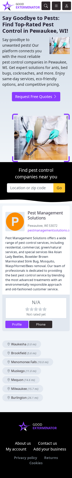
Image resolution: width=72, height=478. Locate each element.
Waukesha (23, 344)
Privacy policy (25, 457)
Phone (41, 324)
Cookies (36, 463)
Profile (17, 324)
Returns (51, 457)
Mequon (22, 380)
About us (23, 443)
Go (59, 187)
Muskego (23, 371)
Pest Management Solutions (45, 215)
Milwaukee (24, 389)
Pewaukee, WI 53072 (42, 226)
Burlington (24, 397)
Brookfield (23, 353)
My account (16, 449)
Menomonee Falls (29, 362)
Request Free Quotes (34, 96)
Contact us (47, 443)
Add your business (49, 449)
